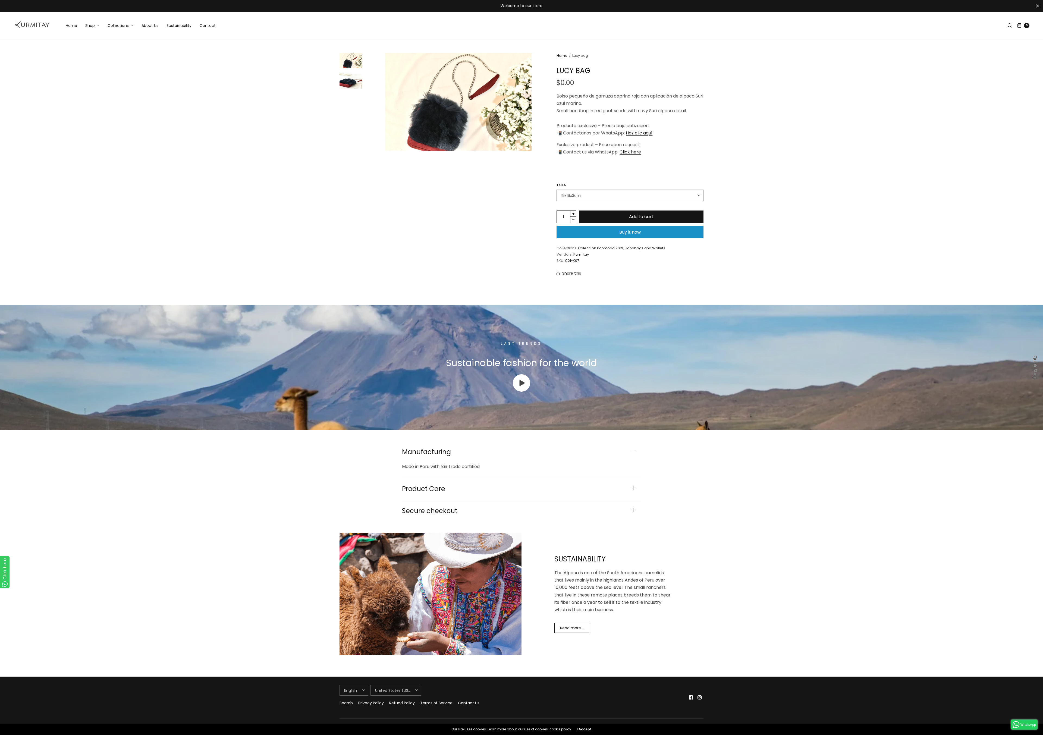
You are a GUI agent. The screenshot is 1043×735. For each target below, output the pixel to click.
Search (346, 703)
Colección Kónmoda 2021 (600, 248)
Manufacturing (426, 452)
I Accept (584, 729)
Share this (571, 273)
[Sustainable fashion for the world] (521, 390)
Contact (208, 25)
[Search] (1010, 25)
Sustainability (178, 25)
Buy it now (630, 232)
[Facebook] (691, 697)
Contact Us (468, 703)
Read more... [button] (571, 628)
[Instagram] (699, 697)
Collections (118, 25)
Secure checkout (429, 511)
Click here (630, 152)
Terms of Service (436, 703)
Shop (90, 25)
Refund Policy (402, 703)
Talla (561, 185)
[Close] (1037, 6)
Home (71, 25)
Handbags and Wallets (645, 248)
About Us (150, 25)
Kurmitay (581, 254)
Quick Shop (1035, 367)
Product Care (423, 489)
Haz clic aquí (639, 133)
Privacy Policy (371, 703)
